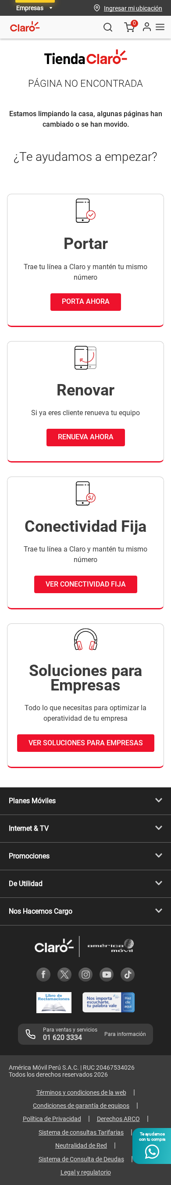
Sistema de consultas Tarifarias (81, 1132)
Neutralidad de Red (81, 1145)
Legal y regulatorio (86, 1172)
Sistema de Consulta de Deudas (81, 1159)
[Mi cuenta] (146, 27)
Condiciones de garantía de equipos (81, 1105)
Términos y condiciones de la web (81, 1092)
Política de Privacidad (52, 1118)
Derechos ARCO (118, 1118)
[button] (133, 8)
